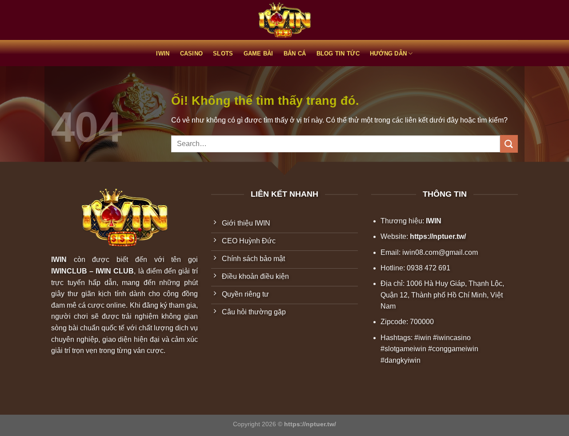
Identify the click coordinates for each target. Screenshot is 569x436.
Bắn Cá (295, 53)
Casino (191, 53)
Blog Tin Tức (338, 53)
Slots (223, 53)
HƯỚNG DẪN (388, 53)
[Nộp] (509, 143)
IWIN (162, 53)
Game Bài (258, 53)
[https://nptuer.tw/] (284, 20)
